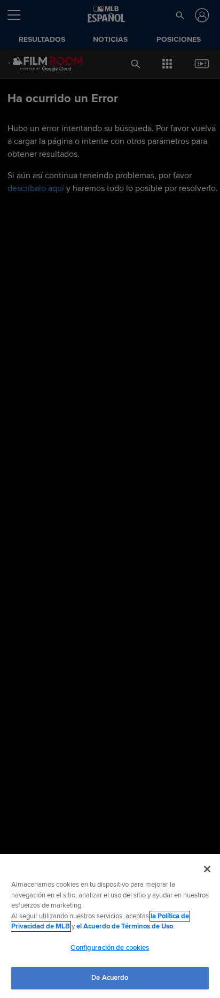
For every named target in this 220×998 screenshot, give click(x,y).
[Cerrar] (207, 869)
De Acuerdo (109, 977)
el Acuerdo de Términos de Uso (124, 926)
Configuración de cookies (109, 947)
